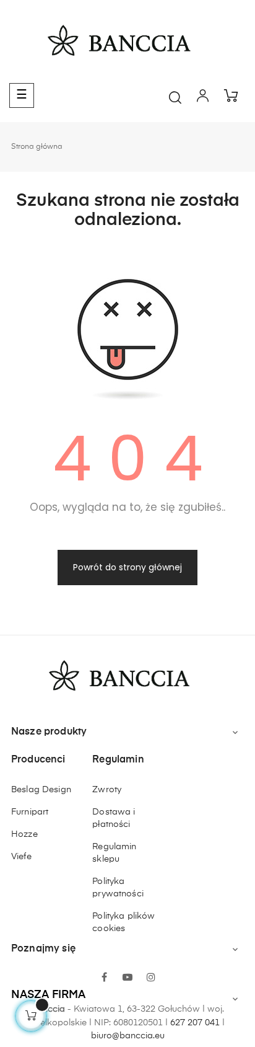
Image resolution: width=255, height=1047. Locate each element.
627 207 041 (195, 1022)
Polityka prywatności (118, 887)
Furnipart (29, 812)
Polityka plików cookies (123, 922)
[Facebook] (104, 978)
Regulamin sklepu (114, 853)
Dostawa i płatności (113, 818)
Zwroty (106, 789)
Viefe (21, 856)
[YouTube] (127, 978)
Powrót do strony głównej (127, 567)
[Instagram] (151, 978)
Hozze (24, 834)
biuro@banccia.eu (128, 1036)
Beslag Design (41, 789)
